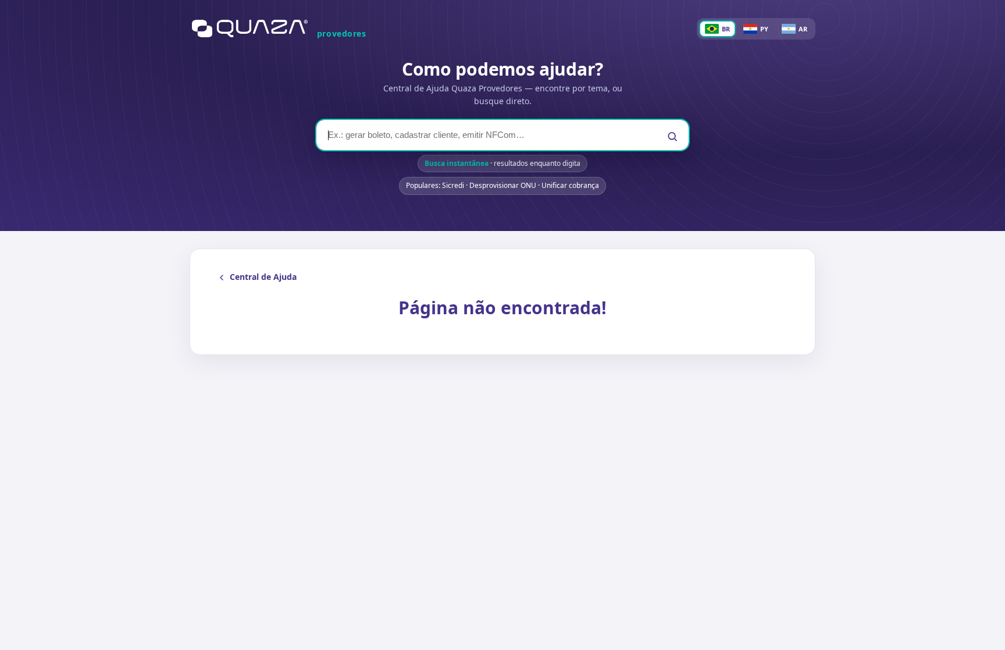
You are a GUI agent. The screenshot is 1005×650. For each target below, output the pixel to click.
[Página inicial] (250, 28)
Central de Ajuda (263, 276)
